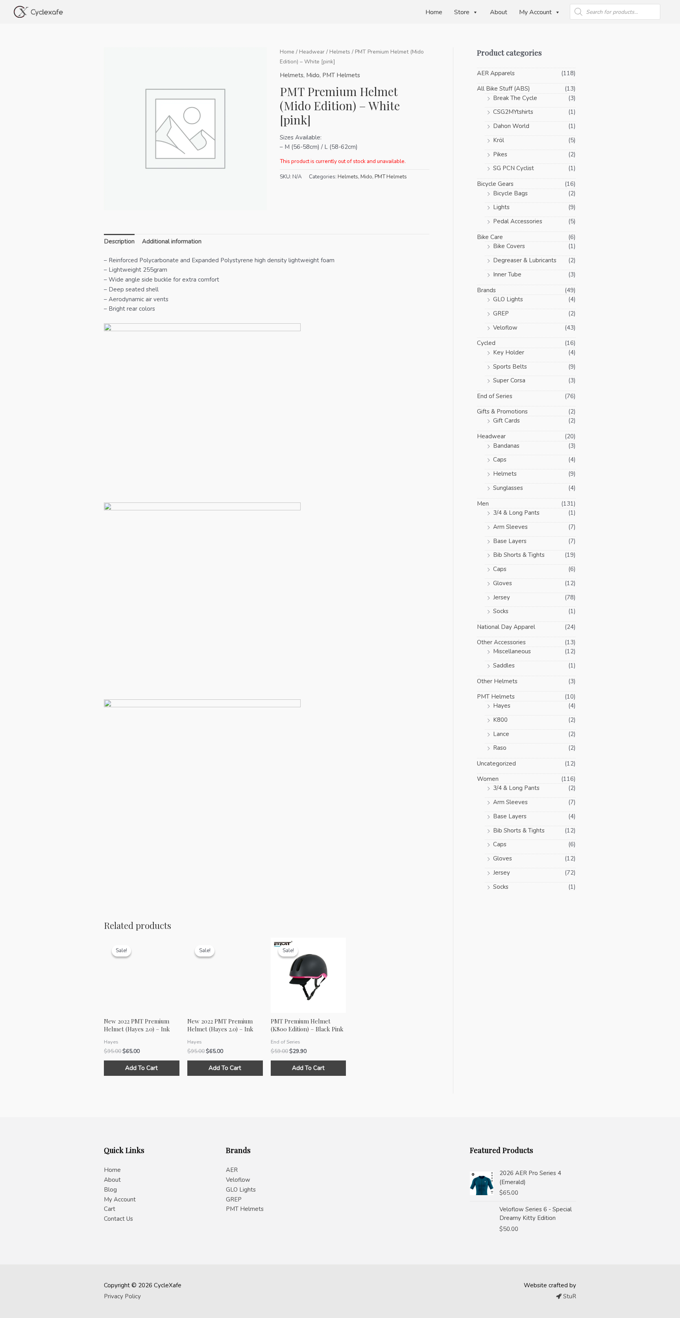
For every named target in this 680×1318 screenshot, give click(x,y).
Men (483, 504)
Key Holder (508, 352)
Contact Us (118, 1219)
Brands (486, 290)
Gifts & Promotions (502, 411)
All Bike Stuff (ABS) (503, 89)
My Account (535, 12)
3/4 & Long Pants (516, 513)
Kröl (498, 140)
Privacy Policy (122, 1296)
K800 (500, 720)
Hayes (501, 706)
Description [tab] (119, 241)
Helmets (339, 52)
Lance (501, 734)
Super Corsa (509, 380)
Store (461, 12)
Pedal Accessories (517, 221)
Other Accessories (501, 642)
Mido (313, 75)
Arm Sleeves (510, 527)
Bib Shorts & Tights (519, 555)
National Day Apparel (506, 627)
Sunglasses (508, 488)
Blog (110, 1190)
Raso (499, 748)
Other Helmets (497, 681)
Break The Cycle (515, 98)
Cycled (486, 343)
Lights (501, 207)
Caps (499, 459)
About (498, 12)
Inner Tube (507, 274)
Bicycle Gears (495, 184)
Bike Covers (509, 246)
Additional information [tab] (171, 241)
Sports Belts (510, 367)
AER (232, 1170)
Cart (109, 1209)
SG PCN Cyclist (513, 168)
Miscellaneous (512, 651)
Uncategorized (496, 763)
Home (433, 12)
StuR (569, 1296)
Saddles (504, 665)
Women (488, 779)
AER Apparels (496, 73)
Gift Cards (506, 421)
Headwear (312, 52)
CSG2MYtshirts (513, 112)
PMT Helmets (341, 75)
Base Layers (510, 541)
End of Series (494, 396)
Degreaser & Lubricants (524, 260)
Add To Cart (141, 1068)
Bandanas (506, 446)
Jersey (501, 597)
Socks (500, 611)
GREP (501, 313)
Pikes (500, 154)
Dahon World (511, 126)
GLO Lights (508, 299)
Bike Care (490, 237)
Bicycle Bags (510, 193)
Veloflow (505, 328)
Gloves (502, 583)
